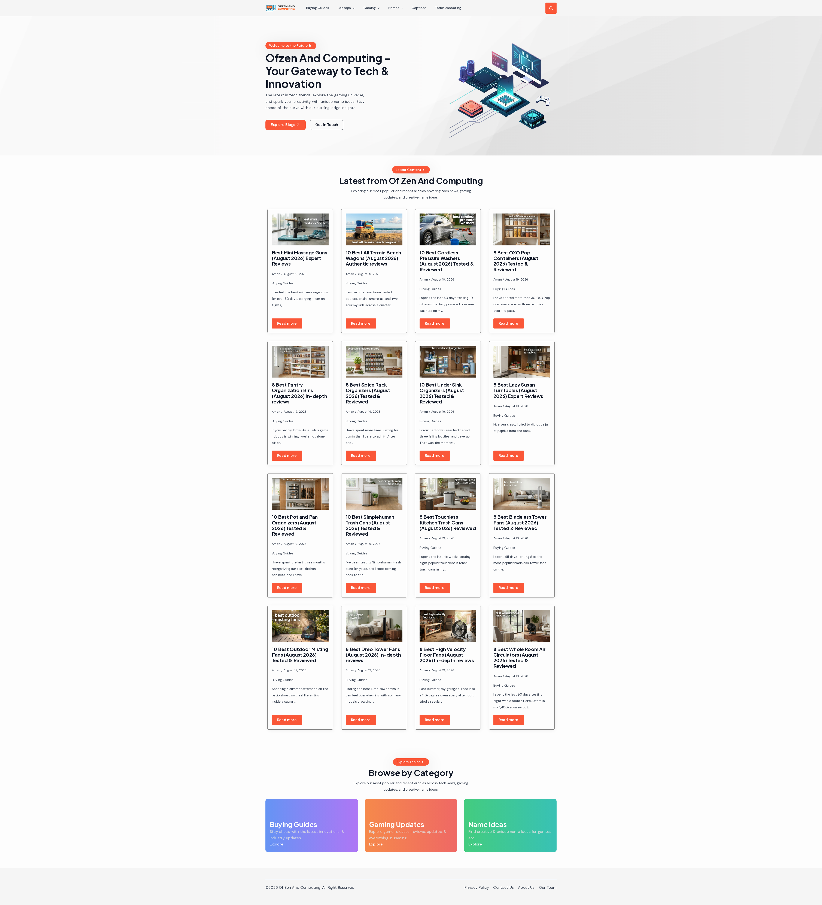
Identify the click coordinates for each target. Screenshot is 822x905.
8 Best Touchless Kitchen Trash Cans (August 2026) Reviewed (448, 522)
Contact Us (503, 887)
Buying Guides (317, 8)
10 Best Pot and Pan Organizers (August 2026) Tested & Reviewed (295, 525)
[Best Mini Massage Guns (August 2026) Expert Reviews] (300, 229)
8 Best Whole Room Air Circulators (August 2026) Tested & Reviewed (519, 657)
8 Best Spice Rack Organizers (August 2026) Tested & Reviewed (368, 393)
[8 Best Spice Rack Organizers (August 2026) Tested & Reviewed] (374, 362)
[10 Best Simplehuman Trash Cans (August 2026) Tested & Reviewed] (374, 494)
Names (393, 8)
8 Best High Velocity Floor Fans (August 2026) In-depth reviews (447, 654)
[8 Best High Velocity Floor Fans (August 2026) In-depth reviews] (448, 626)
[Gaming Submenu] (380, 8)
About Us (526, 887)
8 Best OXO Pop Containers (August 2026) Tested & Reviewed (515, 261)
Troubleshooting (448, 8)
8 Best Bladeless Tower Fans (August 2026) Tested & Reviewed (520, 522)
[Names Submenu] (403, 8)
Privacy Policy (477, 887)
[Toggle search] (551, 8)
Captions (419, 8)
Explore (276, 844)
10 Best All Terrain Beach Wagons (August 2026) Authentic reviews (373, 258)
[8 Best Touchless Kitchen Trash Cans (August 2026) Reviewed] (448, 494)
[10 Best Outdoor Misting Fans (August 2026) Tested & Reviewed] (300, 626)
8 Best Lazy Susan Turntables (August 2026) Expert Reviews (518, 390)
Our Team (548, 887)
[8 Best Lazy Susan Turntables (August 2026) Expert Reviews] (521, 362)
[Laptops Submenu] (355, 8)
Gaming (369, 8)
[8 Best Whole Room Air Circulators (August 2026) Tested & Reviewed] (521, 626)
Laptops (344, 8)
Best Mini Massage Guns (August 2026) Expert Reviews (299, 258)
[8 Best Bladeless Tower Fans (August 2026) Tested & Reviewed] (521, 494)
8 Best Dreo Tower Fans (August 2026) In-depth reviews (373, 654)
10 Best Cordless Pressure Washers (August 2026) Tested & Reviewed (447, 261)
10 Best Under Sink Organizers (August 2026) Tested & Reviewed (442, 393)
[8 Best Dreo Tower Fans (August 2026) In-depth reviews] (374, 626)
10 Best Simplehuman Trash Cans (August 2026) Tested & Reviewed (370, 525)
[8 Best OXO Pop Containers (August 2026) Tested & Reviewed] (521, 229)
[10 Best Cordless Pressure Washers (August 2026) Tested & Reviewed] (448, 229)
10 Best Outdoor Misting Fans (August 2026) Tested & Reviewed (300, 654)
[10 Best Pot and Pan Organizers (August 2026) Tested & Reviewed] (300, 494)
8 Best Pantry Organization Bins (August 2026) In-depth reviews (299, 393)
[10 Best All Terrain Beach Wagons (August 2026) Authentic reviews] (374, 229)
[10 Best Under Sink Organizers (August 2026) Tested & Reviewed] (448, 362)
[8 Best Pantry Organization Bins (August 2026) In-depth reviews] (300, 362)
